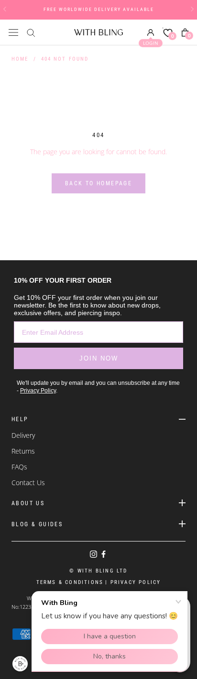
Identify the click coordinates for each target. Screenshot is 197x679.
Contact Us (28, 482)
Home (19, 59)
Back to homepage (98, 183)
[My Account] (150, 32)
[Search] (31, 32)
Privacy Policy (38, 390)
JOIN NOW (98, 358)
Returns (23, 451)
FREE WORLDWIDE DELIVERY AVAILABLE (99, 9)
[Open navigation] (13, 32)
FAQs (19, 466)
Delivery (23, 435)
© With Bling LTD (98, 571)
